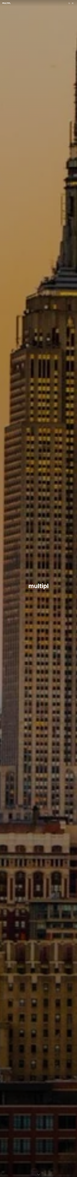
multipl (6, 3)
